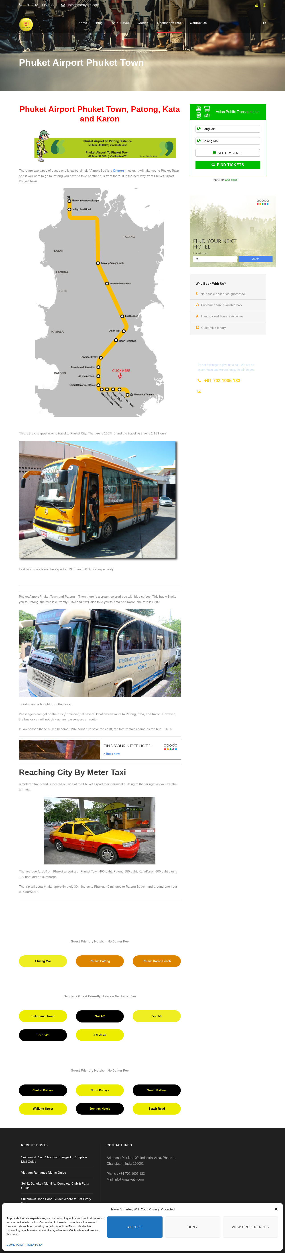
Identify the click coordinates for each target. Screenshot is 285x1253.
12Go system (231, 180)
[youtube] (256, 5)
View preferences (250, 1227)
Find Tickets (230, 165)
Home (82, 23)
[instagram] (264, 5)
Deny (192, 1227)
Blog (99, 23)
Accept (134, 1227)
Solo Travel (120, 23)
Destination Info (169, 23)
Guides (143, 23)
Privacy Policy (34, 1244)
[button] (276, 1209)
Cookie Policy (15, 1244)
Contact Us (198, 23)
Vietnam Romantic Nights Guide (43, 1172)
